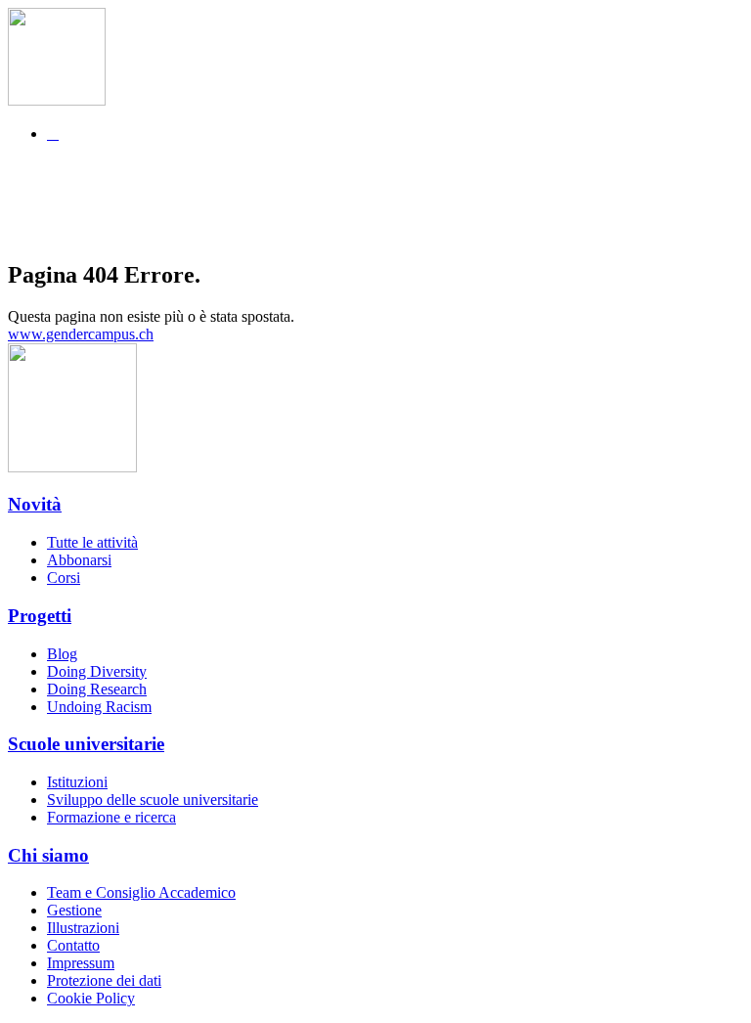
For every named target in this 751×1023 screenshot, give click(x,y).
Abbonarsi (79, 560)
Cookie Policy (91, 998)
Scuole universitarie (86, 744)
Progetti (39, 615)
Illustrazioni (83, 927)
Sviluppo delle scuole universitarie (152, 799)
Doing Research (97, 689)
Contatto (73, 945)
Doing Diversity (97, 671)
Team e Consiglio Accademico (141, 892)
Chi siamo (48, 855)
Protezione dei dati (104, 980)
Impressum (80, 963)
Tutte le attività (92, 542)
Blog (62, 653)
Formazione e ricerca (111, 817)
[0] (394, 188)
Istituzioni (77, 782)
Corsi (63, 577)
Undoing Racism (99, 706)
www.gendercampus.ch (81, 334)
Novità (35, 504)
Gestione (74, 910)
